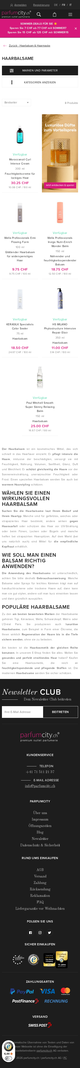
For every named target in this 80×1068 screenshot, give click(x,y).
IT (71, 5)
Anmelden (20, 5)
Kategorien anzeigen (40, 82)
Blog (40, 832)
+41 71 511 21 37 (40, 772)
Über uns (40, 813)
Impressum (40, 819)
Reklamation (40, 896)
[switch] (8, 1058)
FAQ (40, 902)
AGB (40, 870)
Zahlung (40, 883)
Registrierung (41, 5)
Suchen (39, 14)
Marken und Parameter (40, 70)
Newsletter (40, 839)
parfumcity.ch (44, 1050)
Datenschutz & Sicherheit (40, 845)
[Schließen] (76, 28)
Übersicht (70, 14)
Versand (40, 876)
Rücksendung (40, 889)
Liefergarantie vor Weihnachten (40, 909)
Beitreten (60, 712)
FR (63, 5)
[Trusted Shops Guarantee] (35, 959)
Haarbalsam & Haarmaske (35, 45)
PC (65, 1058)
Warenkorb (55, 14)
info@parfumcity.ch (40, 786)
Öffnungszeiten (40, 826)
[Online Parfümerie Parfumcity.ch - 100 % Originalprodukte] (16, 14)
